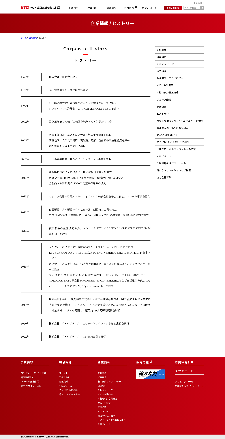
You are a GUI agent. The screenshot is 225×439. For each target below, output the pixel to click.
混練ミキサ (64, 377)
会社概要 (161, 50)
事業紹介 (161, 71)
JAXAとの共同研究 (167, 135)
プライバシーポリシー (185, 381)
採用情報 (129, 7)
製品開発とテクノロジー (170, 78)
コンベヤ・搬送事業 (30, 381)
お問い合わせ (173, 7)
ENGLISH (199, 3)
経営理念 (161, 57)
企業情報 (112, 7)
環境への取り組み (106, 415)
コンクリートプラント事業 (33, 373)
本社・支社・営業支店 (168, 92)
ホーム (24, 37)
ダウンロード (149, 7)
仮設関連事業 (27, 377)
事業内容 (74, 7)
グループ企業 (164, 99)
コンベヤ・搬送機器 (68, 390)
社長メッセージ (165, 64)
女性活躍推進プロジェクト (171, 163)
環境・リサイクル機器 (69, 394)
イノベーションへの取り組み (112, 420)
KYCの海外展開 (165, 85)
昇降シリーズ (65, 385)
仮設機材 (63, 381)
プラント (63, 373)
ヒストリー (163, 113)
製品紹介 (93, 7)
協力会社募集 (164, 177)
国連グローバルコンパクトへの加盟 (176, 149)
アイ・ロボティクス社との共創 (173, 142)
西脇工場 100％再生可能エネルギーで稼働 (180, 120)
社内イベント (164, 156)
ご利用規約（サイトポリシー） (189, 386)
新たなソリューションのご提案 (174, 170)
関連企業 (161, 106)
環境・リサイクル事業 (31, 385)
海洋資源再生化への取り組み (172, 128)
